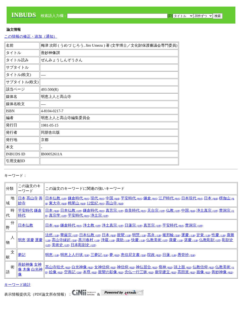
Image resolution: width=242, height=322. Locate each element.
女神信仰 (105, 267)
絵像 (56, 272)
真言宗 (115, 210)
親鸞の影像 (111, 272)
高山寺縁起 (64, 240)
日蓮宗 (134, 225)
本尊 (90, 272)
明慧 (139, 235)
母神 (166, 267)
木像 (26, 269)
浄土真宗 (207, 210)
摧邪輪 (171, 235)
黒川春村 (89, 240)
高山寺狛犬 (58, 267)
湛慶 (30, 240)
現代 (98, 198)
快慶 (138, 240)
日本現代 (192, 198)
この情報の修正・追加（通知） (30, 36)
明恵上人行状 (75, 255)
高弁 (154, 235)
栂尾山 (77, 203)
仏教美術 (157, 240)
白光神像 (82, 267)
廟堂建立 (166, 272)
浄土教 (92, 225)
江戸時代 (169, 198)
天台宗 (156, 210)
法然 (52, 235)
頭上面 (183, 267)
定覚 (203, 235)
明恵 (22, 240)
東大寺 (58, 203)
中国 (113, 198)
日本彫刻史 (83, 245)
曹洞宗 (194, 225)
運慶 (39, 240)
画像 (203, 272)
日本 (22, 198)
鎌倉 (150, 198)
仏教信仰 (203, 267)
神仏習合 (147, 267)
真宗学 (58, 215)
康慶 (176, 240)
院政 (154, 255)
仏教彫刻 (210, 240)
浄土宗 (99, 215)
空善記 (73, 272)
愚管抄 (186, 255)
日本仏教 (56, 198)
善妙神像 (25, 264)
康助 (123, 240)
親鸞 (124, 235)
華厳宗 (69, 235)
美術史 (61, 245)
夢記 (22, 255)
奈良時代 (135, 210)
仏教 (173, 210)
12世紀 (96, 203)
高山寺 (32, 198)
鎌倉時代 (79, 198)
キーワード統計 (17, 285)
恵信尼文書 (133, 255)
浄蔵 (108, 240)
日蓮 (169, 255)
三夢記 (99, 255)
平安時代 (132, 198)
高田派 (186, 272)
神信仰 (126, 267)
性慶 (219, 235)
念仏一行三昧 (139, 272)
